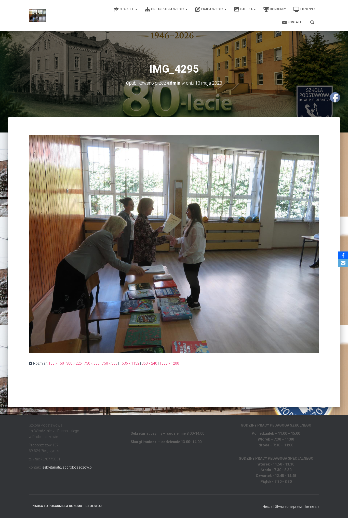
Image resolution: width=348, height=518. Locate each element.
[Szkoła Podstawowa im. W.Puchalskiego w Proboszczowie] (37, 15)
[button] (136, 9)
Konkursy (278, 9)
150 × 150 (56, 363)
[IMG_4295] (174, 244)
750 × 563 (92, 363)
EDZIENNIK (307, 9)
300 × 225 (74, 363)
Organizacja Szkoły (168, 9)
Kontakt (294, 22)
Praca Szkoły (212, 9)
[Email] (343, 263)
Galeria (246, 9)
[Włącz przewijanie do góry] (337, 507)
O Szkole (127, 9)
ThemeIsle (311, 506)
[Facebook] (343, 255)
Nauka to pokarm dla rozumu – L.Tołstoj (67, 506)
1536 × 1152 (129, 363)
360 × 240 (149, 363)
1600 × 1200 (169, 363)
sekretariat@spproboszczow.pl (67, 467)
